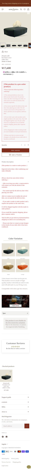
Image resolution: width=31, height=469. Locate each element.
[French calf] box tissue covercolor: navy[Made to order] (6, 385)
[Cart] (28, 9)
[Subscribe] (26, 426)
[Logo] (13, 9)
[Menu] (2, 9)
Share (6, 51)
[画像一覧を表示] (28, 12)
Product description (8, 162)
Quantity (4, 145)
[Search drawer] (21, 9)
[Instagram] (3, 437)
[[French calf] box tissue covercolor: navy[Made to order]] (6, 376)
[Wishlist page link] (24, 9)
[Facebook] (6, 437)
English (4, 444)
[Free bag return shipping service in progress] (15, 3)
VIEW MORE (15, 305)
